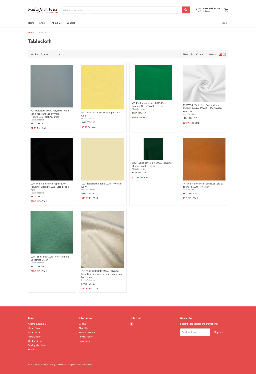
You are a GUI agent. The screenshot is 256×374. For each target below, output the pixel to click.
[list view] (224, 54)
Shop (42, 22)
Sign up (218, 332)
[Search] (186, 10)
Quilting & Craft (35, 341)
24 (192, 54)
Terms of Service (87, 332)
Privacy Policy (86, 336)
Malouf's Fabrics (37, 120)
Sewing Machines (36, 345)
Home (31, 22)
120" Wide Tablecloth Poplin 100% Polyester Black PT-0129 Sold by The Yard (50, 186)
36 (197, 54)
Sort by (34, 54)
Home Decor (34, 328)
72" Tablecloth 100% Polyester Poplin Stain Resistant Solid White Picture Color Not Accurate (50, 113)
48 (201, 54)
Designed (71, 364)
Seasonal (32, 349)
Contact (71, 22)
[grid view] (220, 54)
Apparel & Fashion (37, 323)
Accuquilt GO (34, 332)
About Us (56, 22)
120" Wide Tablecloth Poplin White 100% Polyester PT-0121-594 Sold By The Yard (202, 108)
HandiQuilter (34, 336)
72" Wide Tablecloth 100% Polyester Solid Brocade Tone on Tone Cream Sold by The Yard (102, 273)
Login (224, 22)
